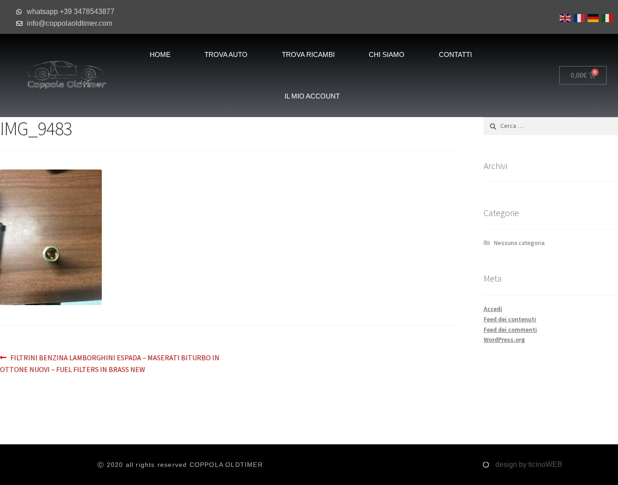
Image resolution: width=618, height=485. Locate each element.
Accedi (493, 309)
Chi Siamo (386, 54)
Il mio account (312, 96)
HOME (160, 54)
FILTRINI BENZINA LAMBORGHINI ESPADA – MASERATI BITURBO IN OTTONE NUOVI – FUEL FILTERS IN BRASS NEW (109, 363)
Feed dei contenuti (510, 319)
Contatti (455, 54)
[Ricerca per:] (551, 126)
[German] (592, 17)
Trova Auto (225, 54)
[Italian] (606, 17)
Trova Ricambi (308, 54)
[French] (578, 17)
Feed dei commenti (510, 329)
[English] (564, 17)
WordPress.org (504, 339)
